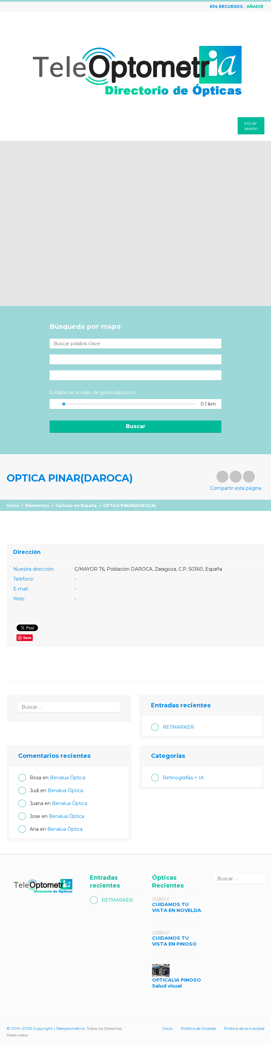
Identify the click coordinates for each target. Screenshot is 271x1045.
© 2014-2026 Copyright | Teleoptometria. (46, 1028)
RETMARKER (178, 727)
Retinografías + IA (183, 778)
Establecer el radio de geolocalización (93, 392)
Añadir (255, 6)
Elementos (37, 505)
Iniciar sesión (251, 125)
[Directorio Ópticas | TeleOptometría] (135, 65)
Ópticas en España (76, 505)
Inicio (13, 505)
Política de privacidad (244, 1028)
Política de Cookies (198, 1028)
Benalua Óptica (67, 778)
